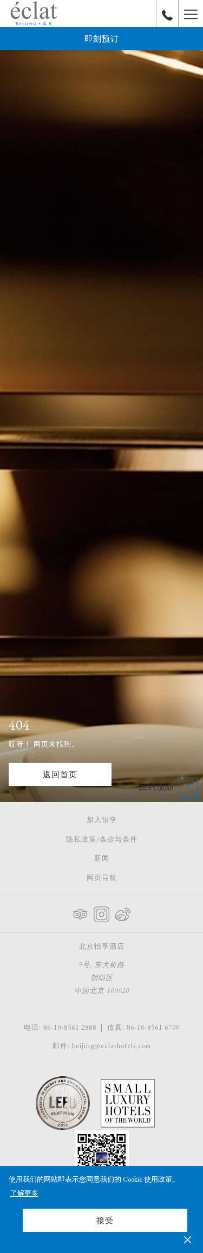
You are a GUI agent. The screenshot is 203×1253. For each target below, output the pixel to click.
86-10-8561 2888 (69, 1027)
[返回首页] (34, 13)
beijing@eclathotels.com (111, 1045)
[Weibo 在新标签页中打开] (122, 912)
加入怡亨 (102, 819)
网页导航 (102, 877)
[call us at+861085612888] (167, 13)
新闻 (101, 858)
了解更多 (24, 1193)
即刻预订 (101, 39)
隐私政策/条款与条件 (101, 839)
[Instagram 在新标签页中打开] (101, 912)
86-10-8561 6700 (153, 1027)
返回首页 (60, 774)
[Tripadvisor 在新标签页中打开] (80, 912)
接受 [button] (105, 1220)
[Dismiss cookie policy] (187, 1239)
